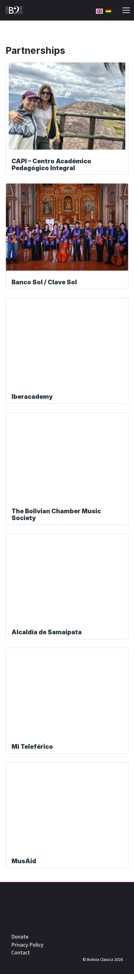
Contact (20, 953)
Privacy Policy (27, 945)
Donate (19, 937)
